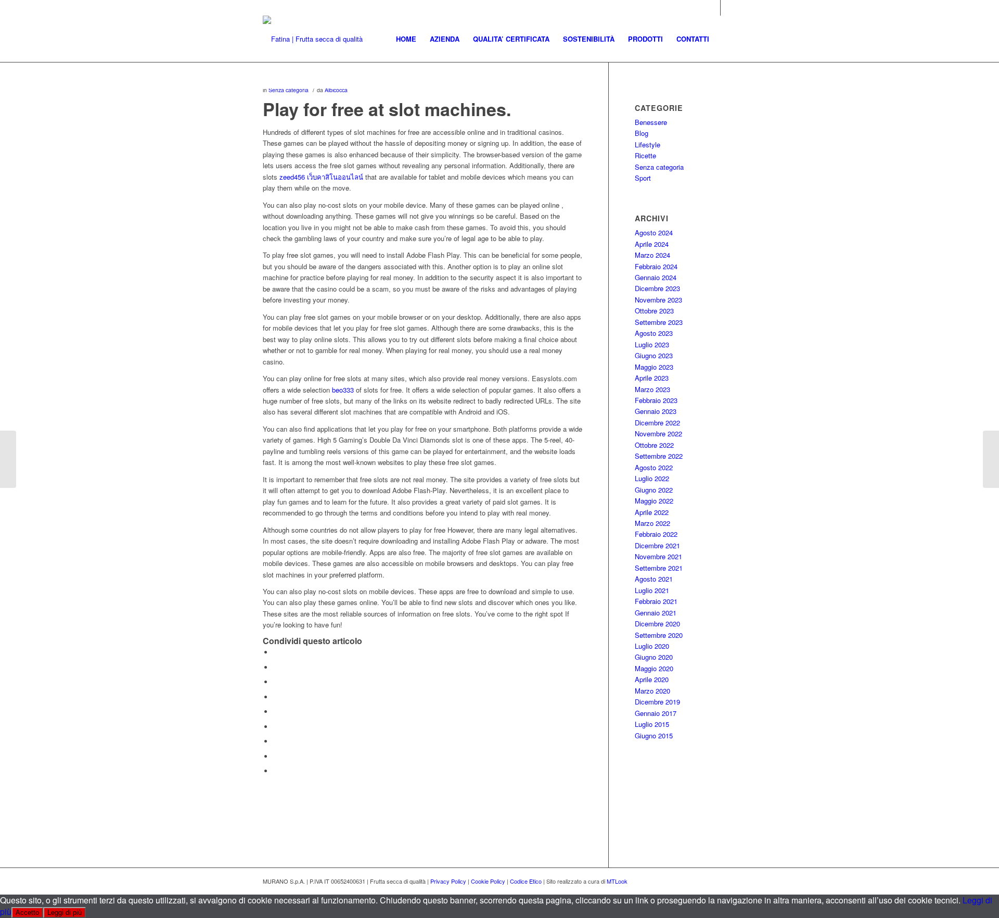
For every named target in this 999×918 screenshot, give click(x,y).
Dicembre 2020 (657, 623)
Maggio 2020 (654, 668)
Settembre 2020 (659, 635)
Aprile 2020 (652, 679)
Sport (643, 178)
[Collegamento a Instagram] (712, 8)
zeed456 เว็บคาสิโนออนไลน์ (321, 177)
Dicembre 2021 (657, 545)
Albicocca (336, 90)
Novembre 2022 (658, 433)
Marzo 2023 (652, 389)
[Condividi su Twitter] (275, 667)
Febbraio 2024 (656, 266)
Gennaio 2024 (655, 277)
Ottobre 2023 (654, 311)
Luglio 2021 (652, 590)
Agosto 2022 (654, 467)
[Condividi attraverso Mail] (275, 771)
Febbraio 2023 (656, 400)
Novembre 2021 (658, 556)
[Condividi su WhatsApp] (275, 682)
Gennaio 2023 (655, 411)
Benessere (651, 122)
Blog (641, 133)
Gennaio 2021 (655, 613)
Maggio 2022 (654, 501)
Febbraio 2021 (656, 601)
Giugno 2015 (654, 735)
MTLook (617, 881)
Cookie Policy (488, 881)
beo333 (343, 390)
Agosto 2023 (654, 333)
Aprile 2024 (652, 244)
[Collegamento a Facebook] (728, 8)
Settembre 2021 (659, 568)
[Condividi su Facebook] (275, 652)
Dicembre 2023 (657, 288)
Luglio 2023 (652, 344)
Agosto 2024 (654, 232)
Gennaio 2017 (655, 713)
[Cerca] (726, 39)
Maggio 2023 (654, 367)
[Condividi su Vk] (275, 741)
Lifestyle (647, 144)
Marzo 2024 (652, 255)
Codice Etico (526, 881)
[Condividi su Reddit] (275, 756)
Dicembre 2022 (657, 422)
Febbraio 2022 (656, 534)
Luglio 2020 (652, 646)
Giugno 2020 (654, 657)
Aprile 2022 (652, 512)
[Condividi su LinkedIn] (275, 711)
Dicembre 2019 (657, 702)
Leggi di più (64, 912)
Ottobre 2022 (654, 445)
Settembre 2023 (659, 322)
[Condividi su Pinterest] (275, 697)
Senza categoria (288, 90)
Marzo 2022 (652, 523)
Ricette (645, 155)
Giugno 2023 (654, 355)
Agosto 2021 (654, 579)
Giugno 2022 (654, 490)
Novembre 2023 (658, 300)
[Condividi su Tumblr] (275, 727)
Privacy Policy (448, 881)
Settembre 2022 (659, 456)
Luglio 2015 (652, 724)
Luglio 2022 (652, 478)
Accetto (27, 912)
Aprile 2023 (652, 378)
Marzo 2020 (652, 691)
